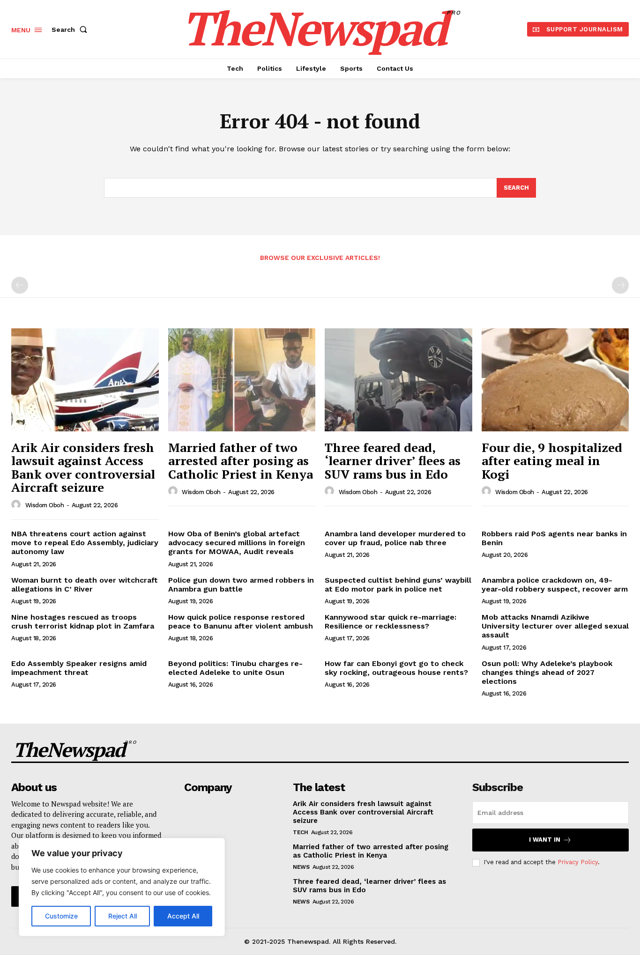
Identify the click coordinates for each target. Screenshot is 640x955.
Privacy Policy (578, 862)
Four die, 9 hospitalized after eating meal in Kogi (552, 460)
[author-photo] (17, 505)
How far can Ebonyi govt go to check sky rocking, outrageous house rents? (396, 668)
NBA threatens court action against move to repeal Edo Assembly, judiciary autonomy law (84, 542)
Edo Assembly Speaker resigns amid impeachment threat (79, 668)
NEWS (301, 867)
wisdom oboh (44, 505)
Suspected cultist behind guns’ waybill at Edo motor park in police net (398, 584)
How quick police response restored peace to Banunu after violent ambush (240, 621)
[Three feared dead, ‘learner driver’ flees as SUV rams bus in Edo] (398, 379)
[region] (122, 887)
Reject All (122, 916)
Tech (300, 832)
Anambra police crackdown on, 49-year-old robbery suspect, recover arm (555, 584)
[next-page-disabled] (620, 285)
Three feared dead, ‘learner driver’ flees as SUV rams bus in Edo (393, 460)
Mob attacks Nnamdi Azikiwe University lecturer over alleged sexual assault (555, 626)
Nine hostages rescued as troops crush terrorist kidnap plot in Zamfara (82, 621)
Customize (61, 916)
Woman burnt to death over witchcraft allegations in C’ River (84, 584)
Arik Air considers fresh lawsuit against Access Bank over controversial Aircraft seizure (83, 467)
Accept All (183, 916)
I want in (544, 839)
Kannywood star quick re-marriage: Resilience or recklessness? (390, 621)
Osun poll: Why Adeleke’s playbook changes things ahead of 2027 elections (547, 672)
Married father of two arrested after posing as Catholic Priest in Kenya (240, 460)
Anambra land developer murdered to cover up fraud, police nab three (395, 538)
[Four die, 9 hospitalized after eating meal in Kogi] (555, 379)
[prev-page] (19, 285)
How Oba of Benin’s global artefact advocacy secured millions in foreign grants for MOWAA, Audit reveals (236, 542)
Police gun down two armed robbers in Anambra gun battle (241, 584)
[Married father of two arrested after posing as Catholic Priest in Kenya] (242, 379)
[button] (71, 29)
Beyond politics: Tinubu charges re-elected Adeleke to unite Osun (235, 668)
